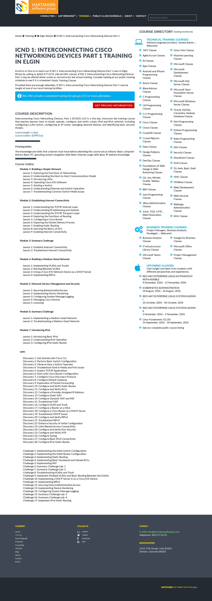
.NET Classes (150, 50)
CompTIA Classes (152, 133)
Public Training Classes (64, 80)
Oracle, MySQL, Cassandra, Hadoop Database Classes (184, 113)
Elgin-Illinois (46, 36)
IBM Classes (149, 189)
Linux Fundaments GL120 (156, 319)
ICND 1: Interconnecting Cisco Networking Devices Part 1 (88, 36)
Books (17, 562)
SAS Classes (180, 147)
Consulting (47, 16)
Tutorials (18, 548)
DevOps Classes (151, 160)
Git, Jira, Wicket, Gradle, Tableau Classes (152, 180)
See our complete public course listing (163, 328)
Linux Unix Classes (184, 50)
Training (84, 16)
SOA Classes (180, 163)
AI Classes (148, 61)
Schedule (19, 542)
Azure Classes (150, 83)
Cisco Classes (150, 122)
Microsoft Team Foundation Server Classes (184, 92)
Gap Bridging (66, 16)
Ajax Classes (149, 66)
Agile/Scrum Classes (154, 55)
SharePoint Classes (184, 158)
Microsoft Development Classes (181, 72)
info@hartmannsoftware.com (163, 532)
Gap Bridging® (21, 538)
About (128, 16)
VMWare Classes (183, 182)
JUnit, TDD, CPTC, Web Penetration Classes (153, 214)
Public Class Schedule (107, 16)
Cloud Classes (150, 128)
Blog (17, 552)
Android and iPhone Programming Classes (153, 74)
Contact (141, 16)
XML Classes (180, 216)
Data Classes (150, 147)
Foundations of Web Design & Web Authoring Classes (154, 169)
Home (18, 36)
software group (175, 587)
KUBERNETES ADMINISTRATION (161, 288)
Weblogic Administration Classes (182, 207)
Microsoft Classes (183, 64)
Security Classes (182, 152)
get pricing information (113, 105)
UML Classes (181, 177)
